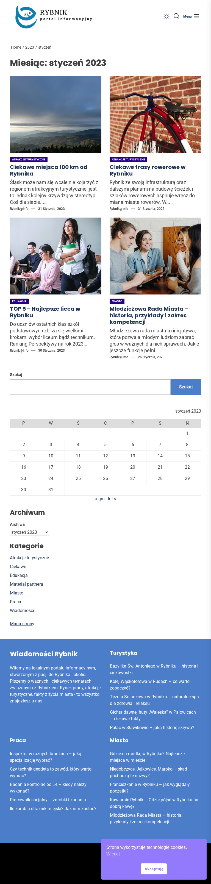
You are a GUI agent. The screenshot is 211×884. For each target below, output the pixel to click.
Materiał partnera (26, 584)
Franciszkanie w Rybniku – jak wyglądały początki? (150, 788)
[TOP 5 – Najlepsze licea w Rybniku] (55, 256)
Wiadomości (22, 610)
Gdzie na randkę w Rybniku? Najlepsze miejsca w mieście (147, 757)
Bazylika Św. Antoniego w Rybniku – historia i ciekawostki (154, 669)
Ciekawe (18, 566)
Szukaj (16, 374)
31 (50, 489)
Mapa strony (22, 623)
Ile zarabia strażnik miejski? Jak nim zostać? (53, 808)
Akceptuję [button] (154, 869)
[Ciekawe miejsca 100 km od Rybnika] (55, 114)
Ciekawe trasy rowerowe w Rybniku (147, 170)
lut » (112, 498)
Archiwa (17, 524)
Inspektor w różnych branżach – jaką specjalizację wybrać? (45, 757)
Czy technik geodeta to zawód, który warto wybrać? (50, 772)
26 (105, 478)
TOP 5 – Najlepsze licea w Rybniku (45, 312)
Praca (15, 601)
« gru (100, 498)
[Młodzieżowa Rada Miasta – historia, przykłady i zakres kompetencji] (155, 256)
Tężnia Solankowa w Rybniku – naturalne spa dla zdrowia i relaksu (154, 700)
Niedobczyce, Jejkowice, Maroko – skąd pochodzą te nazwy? (148, 772)
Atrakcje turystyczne (28, 159)
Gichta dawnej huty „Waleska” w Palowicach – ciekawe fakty (153, 715)
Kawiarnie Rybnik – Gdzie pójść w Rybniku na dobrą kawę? (154, 803)
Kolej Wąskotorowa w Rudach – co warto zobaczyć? (150, 685)
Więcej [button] (113, 854)
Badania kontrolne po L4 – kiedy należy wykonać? (48, 788)
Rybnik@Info (19, 209)
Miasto (117, 301)
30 (23, 489)
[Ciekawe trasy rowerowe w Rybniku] (155, 114)
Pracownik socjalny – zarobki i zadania (48, 799)
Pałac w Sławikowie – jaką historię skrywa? (152, 727)
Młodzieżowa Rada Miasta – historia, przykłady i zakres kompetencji (149, 315)
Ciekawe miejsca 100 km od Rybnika (48, 170)
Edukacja (19, 301)
